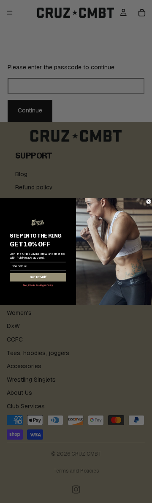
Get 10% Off (38, 277)
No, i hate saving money (37, 285)
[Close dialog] (149, 202)
